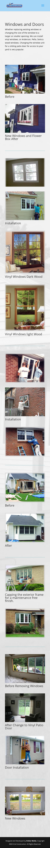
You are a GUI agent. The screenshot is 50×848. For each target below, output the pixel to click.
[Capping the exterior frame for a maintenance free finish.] (25, 590)
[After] (25, 541)
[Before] (25, 92)
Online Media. (31, 841)
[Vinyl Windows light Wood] (25, 330)
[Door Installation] (25, 763)
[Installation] (25, 219)
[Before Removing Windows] (25, 682)
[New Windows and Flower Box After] (25, 132)
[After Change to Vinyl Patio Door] (25, 721)
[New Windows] (25, 814)
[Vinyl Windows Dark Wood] (25, 272)
